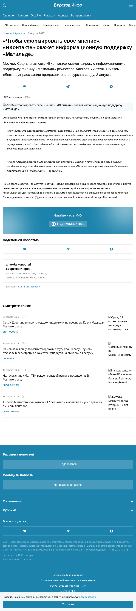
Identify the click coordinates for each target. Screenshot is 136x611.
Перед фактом (30, 25)
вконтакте (36, 287)
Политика (119, 25)
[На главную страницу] (68, 5)
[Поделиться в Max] (111, 86)
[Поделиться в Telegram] (68, 86)
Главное (8, 15)
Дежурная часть (73, 25)
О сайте (36, 15)
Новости (22, 15)
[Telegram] (68, 531)
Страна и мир (51, 25)
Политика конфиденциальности (68, 575)
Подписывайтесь (70, 224)
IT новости (92, 25)
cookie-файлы (88, 597)
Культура (20, 33)
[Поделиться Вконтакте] (24, 86)
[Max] (111, 531)
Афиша (63, 15)
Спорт (106, 25)
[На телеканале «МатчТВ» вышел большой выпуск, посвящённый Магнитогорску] (120, 378)
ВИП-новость (10, 25)
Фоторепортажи (80, 15)
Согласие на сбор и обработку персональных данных (68, 580)
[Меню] (131, 5)
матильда (25, 287)
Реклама (49, 15)
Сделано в (68, 591)
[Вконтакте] (24, 531)
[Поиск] (5, 5)
